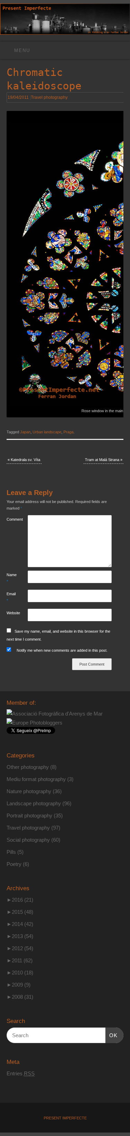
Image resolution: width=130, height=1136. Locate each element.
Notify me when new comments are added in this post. (62, 650)
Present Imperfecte (65, 1118)
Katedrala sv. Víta (24, 460)
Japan (25, 432)
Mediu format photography (36, 779)
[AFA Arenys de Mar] (55, 714)
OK (111, 1035)
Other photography (28, 767)
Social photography (28, 840)
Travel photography (49, 97)
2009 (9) (19, 985)
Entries (21, 1073)
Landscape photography (34, 803)
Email (11, 597)
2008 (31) (20, 997)
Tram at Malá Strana (103, 460)
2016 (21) (20, 900)
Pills (11, 852)
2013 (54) (20, 936)
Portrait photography (29, 815)
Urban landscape (47, 432)
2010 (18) (20, 972)
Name (12, 578)
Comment (12, 519)
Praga (68, 432)
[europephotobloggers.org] (34, 723)
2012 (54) (20, 948)
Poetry (14, 864)
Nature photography (29, 791)
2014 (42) (20, 924)
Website (12, 613)
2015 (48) (20, 912)
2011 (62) (20, 960)
